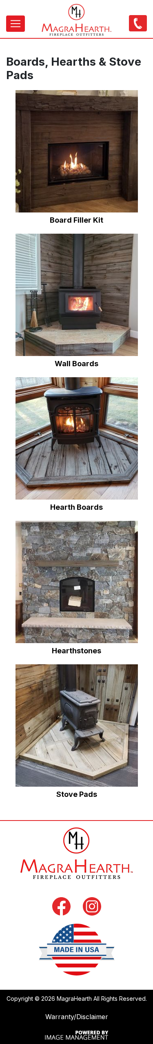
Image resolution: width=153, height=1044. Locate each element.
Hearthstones (76, 650)
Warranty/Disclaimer (76, 1017)
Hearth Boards (76, 507)
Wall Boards (76, 363)
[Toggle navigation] (15, 23)
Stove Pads (76, 794)
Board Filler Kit (76, 220)
